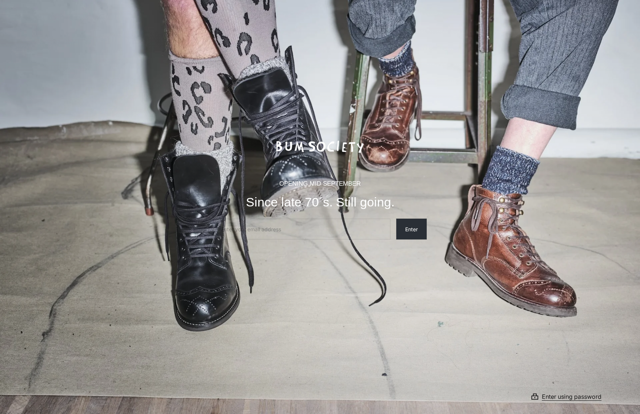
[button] (575, 397)
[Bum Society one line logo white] (320, 144)
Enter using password (571, 396)
